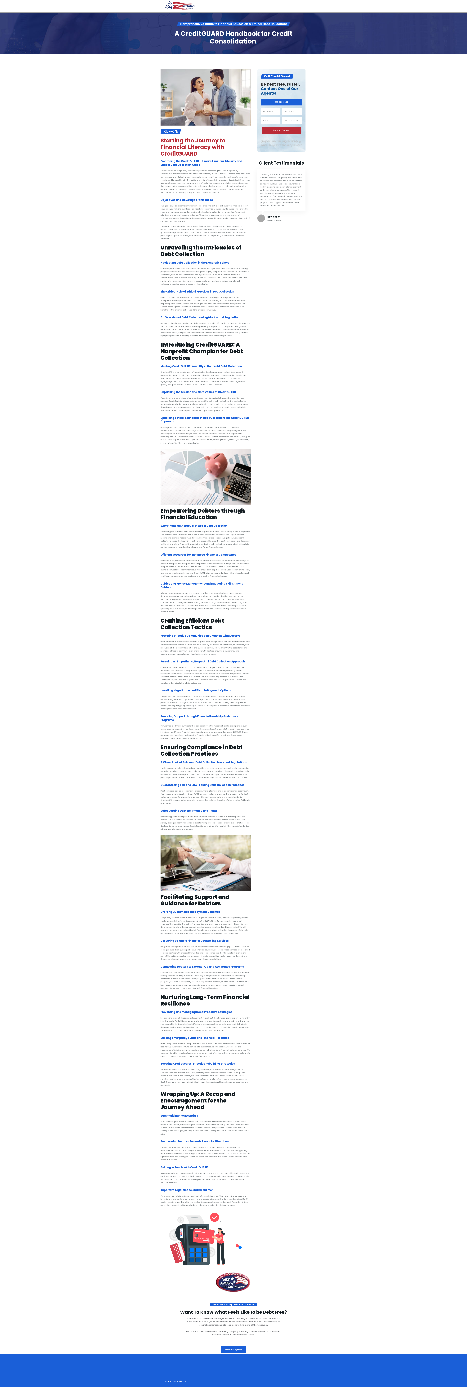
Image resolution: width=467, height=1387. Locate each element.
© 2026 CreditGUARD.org (175, 1381)
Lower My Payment (233, 1349)
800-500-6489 (281, 102)
